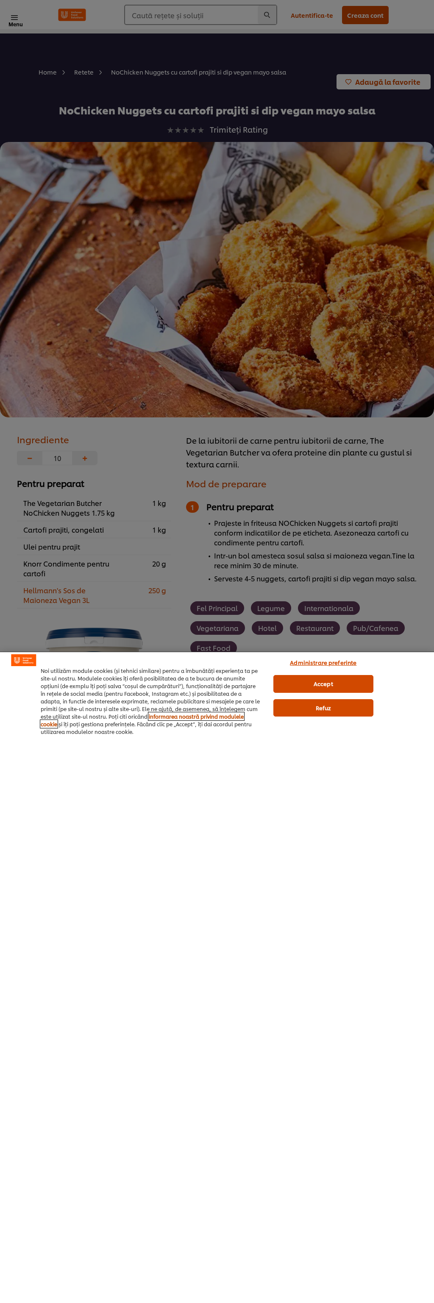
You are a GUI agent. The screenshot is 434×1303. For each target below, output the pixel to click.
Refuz (323, 707)
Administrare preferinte (323, 662)
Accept (323, 683)
